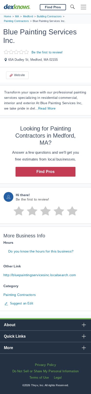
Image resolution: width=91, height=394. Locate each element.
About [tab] (9, 325)
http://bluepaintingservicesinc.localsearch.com (39, 275)
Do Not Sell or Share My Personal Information (45, 371)
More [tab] (8, 348)
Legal (58, 377)
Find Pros (45, 172)
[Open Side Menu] (83, 7)
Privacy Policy (45, 365)
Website (19, 75)
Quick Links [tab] (15, 336)
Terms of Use (39, 377)
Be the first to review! (47, 52)
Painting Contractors (19, 295)
